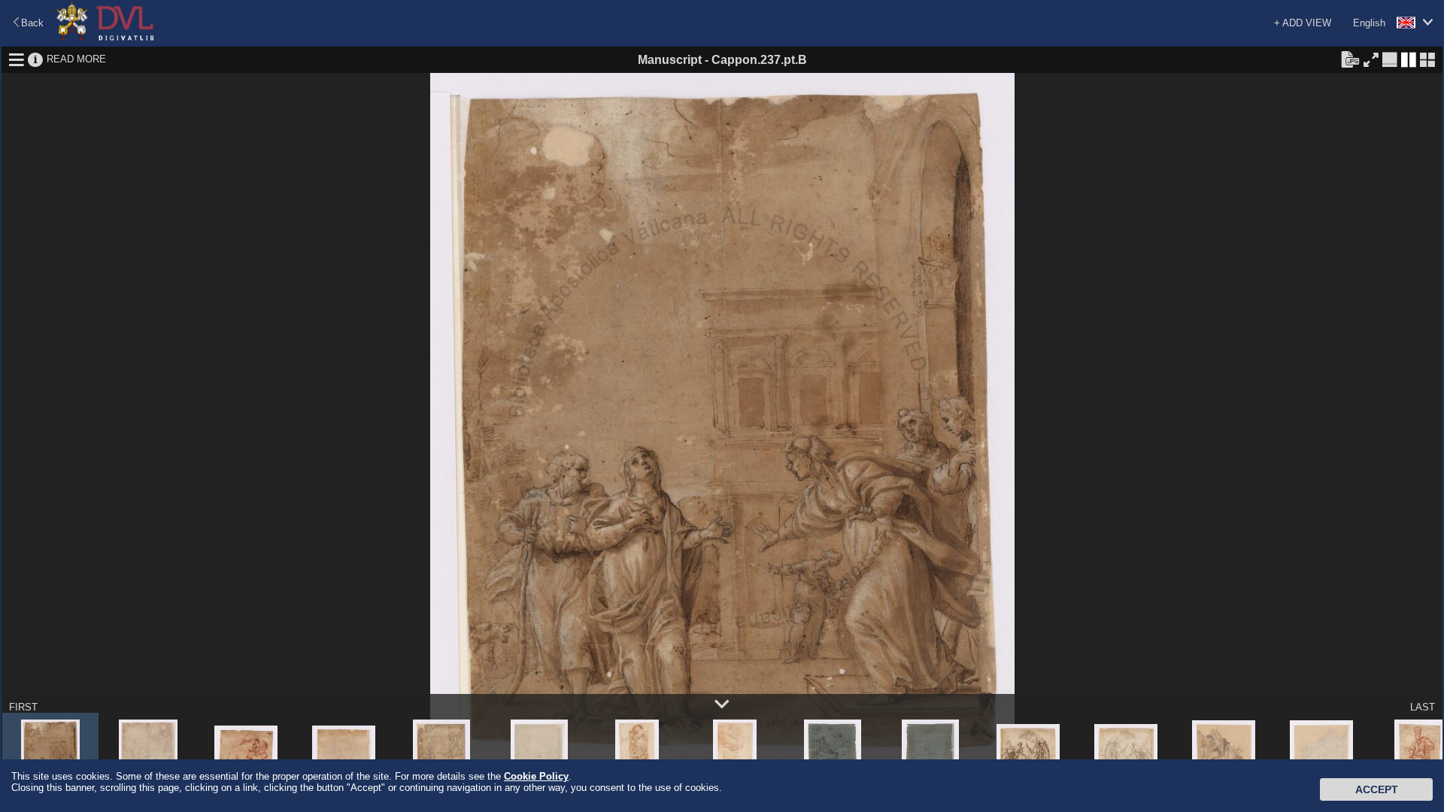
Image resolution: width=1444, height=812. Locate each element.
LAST (1422, 707)
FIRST (23, 707)
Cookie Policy (536, 776)
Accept (1376, 789)
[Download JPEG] (1350, 58)
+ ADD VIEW (1302, 23)
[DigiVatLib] (105, 38)
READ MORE (76, 59)
